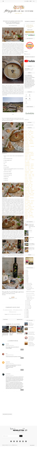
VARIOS (26, 212)
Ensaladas (32, 165)
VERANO (32, 212)
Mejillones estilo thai (31, 238)
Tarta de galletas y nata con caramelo (32, 244)
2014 (26, 312)
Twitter (30, 96)
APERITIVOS (9, 314)
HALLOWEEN (31, 171)
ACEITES (26, 130)
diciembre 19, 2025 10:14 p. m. (10, 375)
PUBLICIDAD (26, 193)
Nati (7, 353)
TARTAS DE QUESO (27, 209)
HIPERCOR (26, 174)
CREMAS (30, 156)
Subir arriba (32, 445)
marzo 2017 (28, 305)
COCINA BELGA (26, 143)
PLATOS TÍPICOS (32, 190)
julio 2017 (27, 301)
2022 (26, 275)
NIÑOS (29, 184)
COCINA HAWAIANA (27, 146)
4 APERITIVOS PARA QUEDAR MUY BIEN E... (5, 334)
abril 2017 (27, 304)
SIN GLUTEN (26, 206)
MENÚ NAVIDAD (14, 314)
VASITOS (29, 212)
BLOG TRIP (30, 134)
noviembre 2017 (28, 284)
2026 (26, 270)
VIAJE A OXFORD (30, 327)
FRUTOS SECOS (32, 168)
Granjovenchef (27, 171)
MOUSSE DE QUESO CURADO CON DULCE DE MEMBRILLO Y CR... (30, 298)
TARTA (33, 206)
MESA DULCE (31, 181)
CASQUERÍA (33, 137)
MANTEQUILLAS (30, 178)
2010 (26, 317)
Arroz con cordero (11, 334)
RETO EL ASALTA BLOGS (27, 200)
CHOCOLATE (26, 140)
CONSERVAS (26, 156)
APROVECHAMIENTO (31, 131)
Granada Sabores (5, 255)
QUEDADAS (30, 193)
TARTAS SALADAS (32, 209)
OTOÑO (31, 184)
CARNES (29, 137)
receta (5, 119)
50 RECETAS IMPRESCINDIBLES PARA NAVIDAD (31, 324)
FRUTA (25, 168)
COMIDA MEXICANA (27, 153)
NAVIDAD (26, 184)
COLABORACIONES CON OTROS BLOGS (29, 152)
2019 (26, 279)
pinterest (26, 103)
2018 (26, 280)
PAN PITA (30, 230)
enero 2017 (28, 308)
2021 (26, 276)
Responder (22, 349)
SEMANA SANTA (31, 203)
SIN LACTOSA (30, 206)
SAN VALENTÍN (26, 203)
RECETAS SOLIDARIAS (27, 196)
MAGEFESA (26, 178)
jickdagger (8, 373)
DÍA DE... (29, 159)
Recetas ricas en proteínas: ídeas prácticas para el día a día (32, 226)
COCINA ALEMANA (31, 140)
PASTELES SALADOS (27, 187)
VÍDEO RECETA (26, 215)
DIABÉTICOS (33, 159)
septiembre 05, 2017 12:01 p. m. (10, 345)
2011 (26, 316)
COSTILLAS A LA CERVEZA (30, 293)
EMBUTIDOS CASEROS (27, 165)
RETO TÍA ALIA (32, 200)
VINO (20, 314)
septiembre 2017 (28, 287)
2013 (26, 313)
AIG (28, 130)
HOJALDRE (29, 174)
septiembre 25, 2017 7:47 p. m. (10, 363)
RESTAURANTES (26, 199)
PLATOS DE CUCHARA (27, 190)
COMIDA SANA (32, 153)
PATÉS (30, 187)
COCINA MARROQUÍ (27, 149)
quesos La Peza (17, 86)
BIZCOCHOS (26, 134)
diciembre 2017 (28, 283)
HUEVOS (33, 174)
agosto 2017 (28, 300)
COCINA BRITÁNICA (31, 143)
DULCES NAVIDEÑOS (27, 162)
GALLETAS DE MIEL (20, 333)
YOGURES (26, 218)
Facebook (26, 96)
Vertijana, (3, 48)
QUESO (18, 314)
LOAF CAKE (26, 177)
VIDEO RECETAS (31, 215)
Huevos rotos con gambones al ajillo (31, 248)
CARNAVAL (26, 137)
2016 (26, 309)
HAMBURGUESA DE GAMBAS (30, 291)
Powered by (26, 35)
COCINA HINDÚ (32, 146)
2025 (26, 271)
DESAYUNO (26, 159)
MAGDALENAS (30, 177)
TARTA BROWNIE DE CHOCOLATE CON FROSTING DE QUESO (31, 333)
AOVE (30, 130)
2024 (26, 272)
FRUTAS (28, 168)
